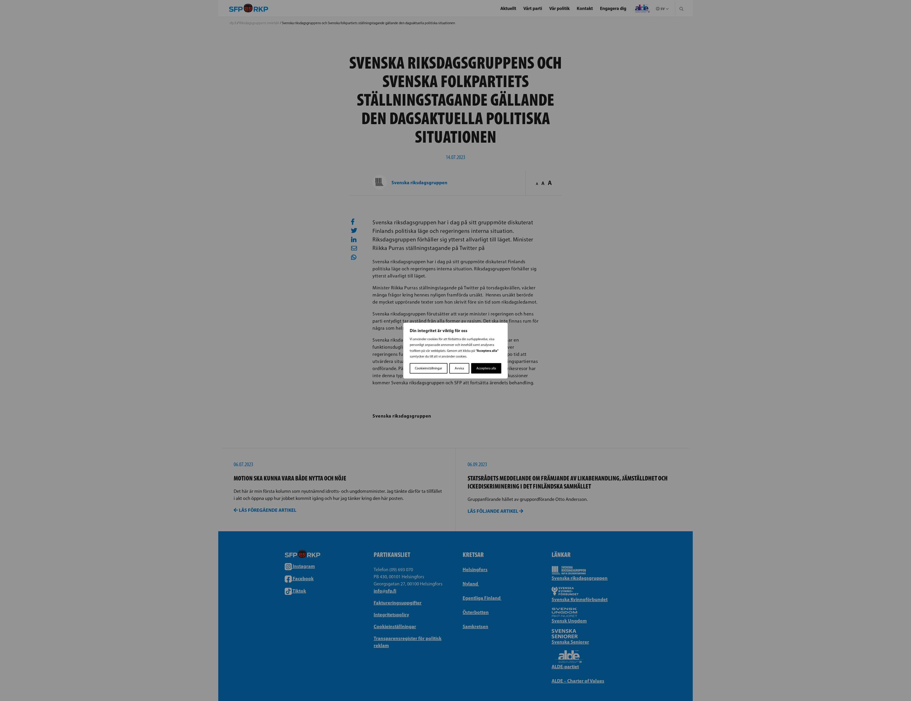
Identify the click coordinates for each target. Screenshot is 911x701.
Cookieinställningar (428, 368)
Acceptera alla (486, 368)
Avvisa (459, 368)
